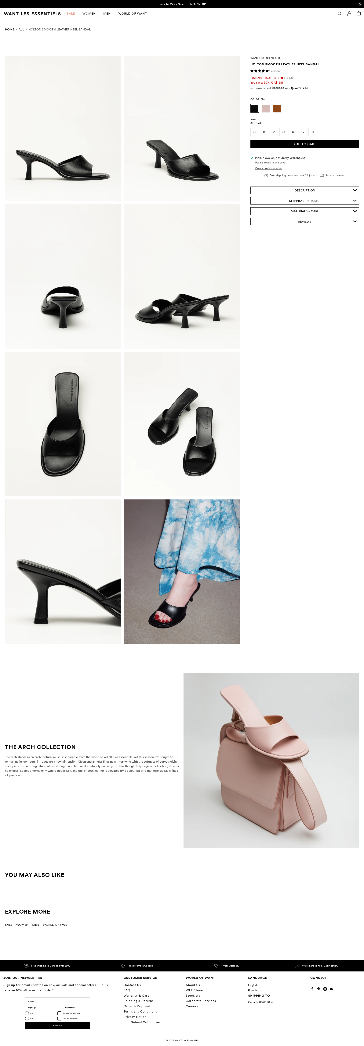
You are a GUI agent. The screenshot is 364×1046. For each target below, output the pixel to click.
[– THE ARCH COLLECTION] (271, 760)
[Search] (339, 13)
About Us (193, 985)
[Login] (349, 13)
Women (89, 13)
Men (107, 13)
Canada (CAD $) (259, 1002)
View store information (268, 168)
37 (273, 131)
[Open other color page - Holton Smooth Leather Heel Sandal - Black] (256, 111)
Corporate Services (201, 1001)
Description (305, 190)
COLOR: (258, 99)
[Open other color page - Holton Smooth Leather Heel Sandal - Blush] (267, 111)
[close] (360, 4)
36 (264, 131)
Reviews (304, 221)
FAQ (127, 990)
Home (9, 29)
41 (312, 131)
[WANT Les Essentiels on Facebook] (313, 990)
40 (302, 131)
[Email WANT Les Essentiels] (332, 990)
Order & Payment (137, 1006)
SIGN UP (57, 1025)
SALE (71, 13)
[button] (259, 71)
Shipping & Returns (139, 1001)
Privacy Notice (135, 1017)
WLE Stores (195, 990)
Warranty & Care (136, 995)
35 (254, 131)
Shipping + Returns (304, 201)
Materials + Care (305, 211)
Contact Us (132, 985)
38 (283, 131)
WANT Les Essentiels (265, 58)
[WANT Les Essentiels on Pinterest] (319, 990)
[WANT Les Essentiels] (32, 14)
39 (293, 131)
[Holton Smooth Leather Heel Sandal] (63, 128)
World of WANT (132, 13)
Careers (192, 1006)
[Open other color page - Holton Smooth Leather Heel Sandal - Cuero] (278, 111)
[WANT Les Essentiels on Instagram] (326, 990)
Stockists (193, 995)
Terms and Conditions (140, 1011)
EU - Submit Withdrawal (142, 1022)
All (21, 29)
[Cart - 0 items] (358, 13)
